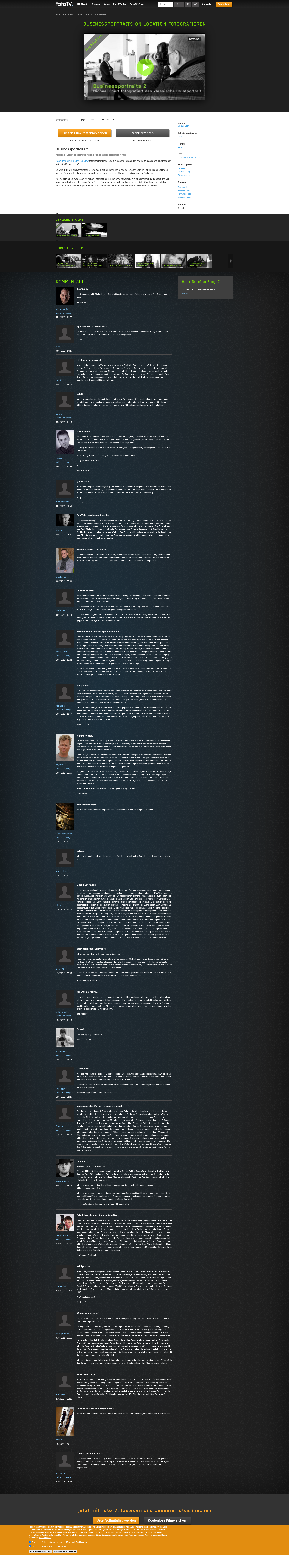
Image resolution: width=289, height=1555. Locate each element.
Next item (230, 261)
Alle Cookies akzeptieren (65, 1551)
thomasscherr (62, 501)
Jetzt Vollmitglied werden (116, 1520)
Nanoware (60, 1473)
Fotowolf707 (61, 1394)
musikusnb (61, 577)
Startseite (61, 15)
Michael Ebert (183, 126)
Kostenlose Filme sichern (167, 1520)
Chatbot (35, 1547)
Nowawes (60, 1051)
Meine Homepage (63, 313)
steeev (59, 414)
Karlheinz (60, 706)
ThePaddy (60, 1089)
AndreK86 (60, 610)
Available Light (184, 190)
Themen (96, 4)
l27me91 (60, 969)
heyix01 (59, 765)
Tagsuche (195, 4)
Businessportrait (184, 197)
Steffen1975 (61, 1286)
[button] (145, 67)
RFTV (58, 905)
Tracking (35, 1542)
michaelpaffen (62, 309)
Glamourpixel (62, 1235)
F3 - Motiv (182, 168)
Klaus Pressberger (64, 833)
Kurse (107, 4)
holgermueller (62, 1012)
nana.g (59, 1440)
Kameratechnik (184, 187)
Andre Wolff (61, 652)
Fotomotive (76, 15)
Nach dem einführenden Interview (72, 161)
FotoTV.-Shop (137, 4)
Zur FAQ (185, 294)
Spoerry (59, 1126)
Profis (180, 137)
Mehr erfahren (143, 133)
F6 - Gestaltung (184, 175)
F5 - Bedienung (184, 172)
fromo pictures (62, 871)
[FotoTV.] (64, 4)
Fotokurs (181, 147)
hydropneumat (63, 1333)
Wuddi (59, 530)
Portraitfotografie (95, 15)
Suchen (179, 4)
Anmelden (207, 4)
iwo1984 (60, 458)
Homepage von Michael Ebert (190, 157)
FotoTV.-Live (119, 4)
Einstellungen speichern (40, 1551)
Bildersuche (188, 4)
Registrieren (224, 4)
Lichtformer (61, 380)
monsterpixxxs (62, 1181)
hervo (58, 346)
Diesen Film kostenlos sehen (84, 133)
